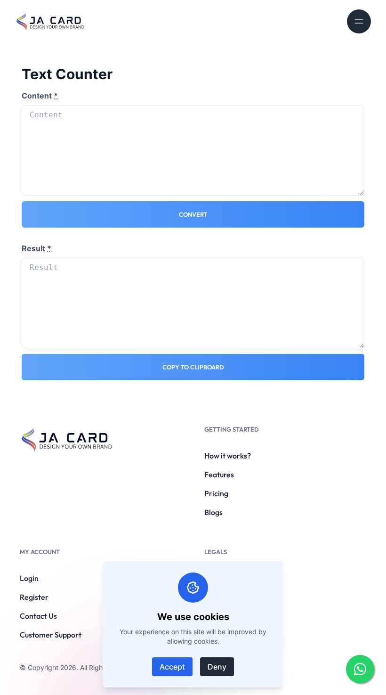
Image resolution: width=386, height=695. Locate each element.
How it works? (227, 455)
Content (40, 95)
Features (219, 474)
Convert (193, 214)
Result (36, 248)
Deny (217, 666)
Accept (172, 666)
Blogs (213, 512)
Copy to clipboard (193, 367)
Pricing (216, 493)
